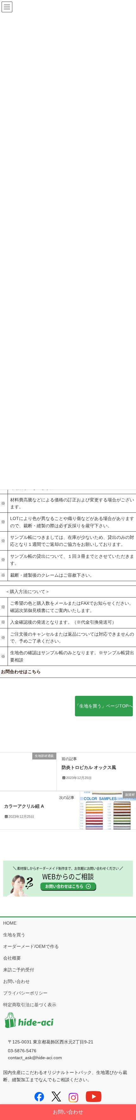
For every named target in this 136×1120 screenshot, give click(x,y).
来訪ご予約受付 (18, 969)
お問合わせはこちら (21, 671)
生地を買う (14, 934)
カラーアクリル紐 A (24, 806)
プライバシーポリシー (25, 993)
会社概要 (12, 958)
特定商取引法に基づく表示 (29, 1004)
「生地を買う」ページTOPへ (104, 705)
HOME (9, 923)
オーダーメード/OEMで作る (31, 946)
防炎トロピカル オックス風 (89, 767)
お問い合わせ (16, 981)
